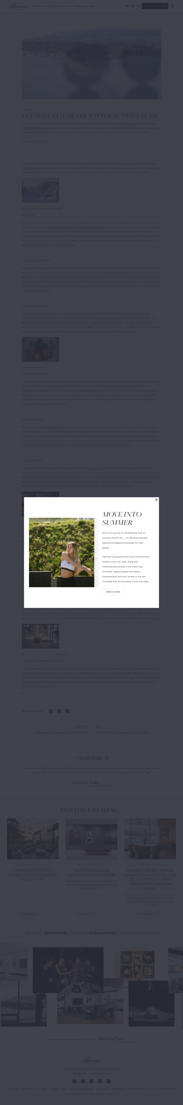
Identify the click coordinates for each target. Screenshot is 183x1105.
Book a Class (113, 592)
